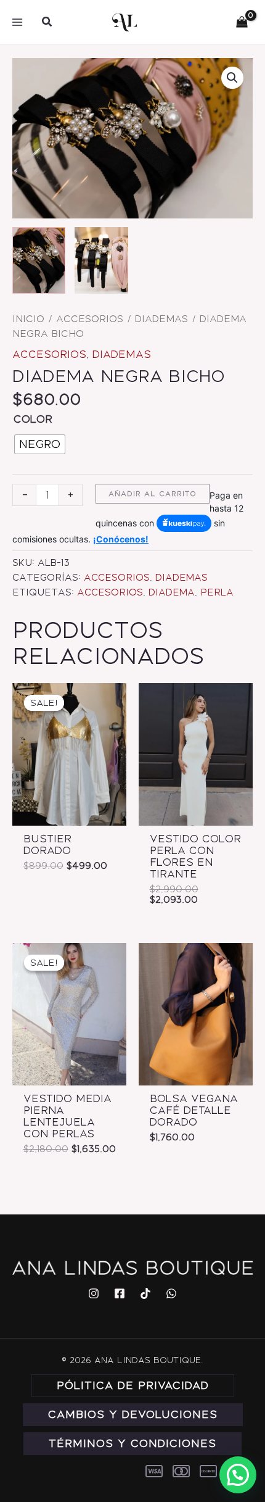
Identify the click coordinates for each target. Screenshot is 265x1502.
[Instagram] (93, 1293)
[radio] (40, 444)
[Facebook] (119, 1293)
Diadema (172, 592)
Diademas (161, 319)
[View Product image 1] (38, 260)
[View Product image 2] (101, 260)
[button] (47, 22)
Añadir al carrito (152, 493)
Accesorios (89, 319)
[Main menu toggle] (17, 21)
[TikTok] (145, 1293)
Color (33, 419)
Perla (217, 592)
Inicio (28, 319)
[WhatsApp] (171, 1293)
